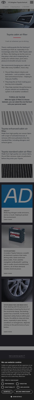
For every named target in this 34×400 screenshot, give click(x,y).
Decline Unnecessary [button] (23, 391)
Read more (22, 376)
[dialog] (17, 379)
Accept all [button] (7, 391)
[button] (17, 396)
